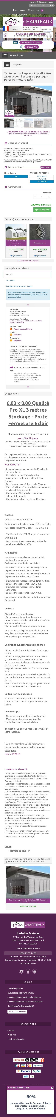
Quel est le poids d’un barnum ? (20, 993)
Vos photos (10, 280)
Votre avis (11, 1035)
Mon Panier (37, 10)
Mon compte (20, 10)
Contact (10, 1030)
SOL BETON (41, 181)
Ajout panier (17, 256)
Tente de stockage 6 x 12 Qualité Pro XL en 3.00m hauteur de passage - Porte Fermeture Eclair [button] (28, 901)
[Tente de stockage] (28, 101)
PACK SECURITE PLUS (39, 173)
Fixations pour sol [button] (40, 243)
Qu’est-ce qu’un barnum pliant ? (20, 1006)
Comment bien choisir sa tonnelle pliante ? (25, 1002)
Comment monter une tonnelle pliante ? (24, 997)
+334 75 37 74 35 (39, 5)
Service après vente (15, 1039)
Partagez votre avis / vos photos (19, 286)
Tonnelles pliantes (15, 988)
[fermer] (52, 1088)
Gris (16, 176)
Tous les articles (18, 1012)
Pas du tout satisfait (23, 329)
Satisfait (17, 335)
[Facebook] (21, 971)
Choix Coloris (10, 173)
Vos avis (9, 274)
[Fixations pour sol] (39, 232)
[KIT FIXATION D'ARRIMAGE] (16, 232)
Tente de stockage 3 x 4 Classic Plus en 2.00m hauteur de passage (26, 321)
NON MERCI (41, 176)
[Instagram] (28, 971)
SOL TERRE (42, 179)
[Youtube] (34, 971)
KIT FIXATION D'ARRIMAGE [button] (16, 243)
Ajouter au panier (42, 210)
